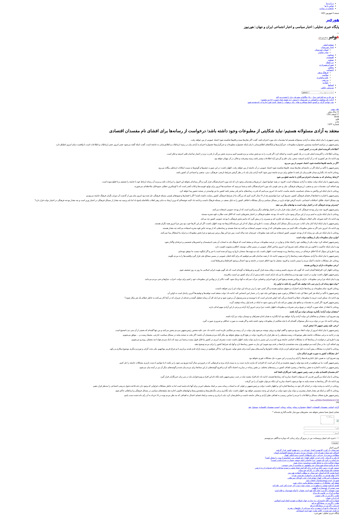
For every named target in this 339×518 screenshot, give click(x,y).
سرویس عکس (327, 87)
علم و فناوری (322, 77)
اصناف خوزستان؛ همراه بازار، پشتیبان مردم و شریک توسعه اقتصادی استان (306, 453)
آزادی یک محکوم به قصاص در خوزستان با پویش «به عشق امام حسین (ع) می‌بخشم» (297, 100)
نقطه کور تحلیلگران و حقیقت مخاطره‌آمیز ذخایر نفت (316, 483)
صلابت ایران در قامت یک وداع (326, 493)
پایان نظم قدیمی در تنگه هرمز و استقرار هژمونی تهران (315, 475)
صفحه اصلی (328, 45)
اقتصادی (330, 57)
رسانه (289, 407)
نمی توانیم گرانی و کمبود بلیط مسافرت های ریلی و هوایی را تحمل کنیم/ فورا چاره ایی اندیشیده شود (291, 102)
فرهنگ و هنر (323, 72)
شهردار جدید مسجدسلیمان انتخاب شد (322, 480)
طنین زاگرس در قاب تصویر (327, 495)
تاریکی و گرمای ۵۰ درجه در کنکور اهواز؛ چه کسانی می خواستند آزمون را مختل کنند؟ (302, 458)
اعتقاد (309, 407)
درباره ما (330, 3)
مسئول (255, 407)
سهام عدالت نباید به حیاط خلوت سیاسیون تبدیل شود (316, 463)
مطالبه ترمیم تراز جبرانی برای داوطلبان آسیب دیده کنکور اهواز (311, 455)
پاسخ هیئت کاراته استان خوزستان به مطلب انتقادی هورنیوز (313, 473)
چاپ (337, 122)
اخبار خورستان (327, 47)
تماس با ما (329, 6)
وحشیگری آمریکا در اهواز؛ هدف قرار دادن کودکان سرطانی (313, 478)
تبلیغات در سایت (326, 8)
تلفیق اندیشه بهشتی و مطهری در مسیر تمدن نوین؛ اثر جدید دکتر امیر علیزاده (306, 485)
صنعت (331, 60)
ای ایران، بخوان (332, 498)
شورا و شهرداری (326, 65)
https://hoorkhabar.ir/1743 (324, 400)
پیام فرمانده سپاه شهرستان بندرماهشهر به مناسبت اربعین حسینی (310, 465)
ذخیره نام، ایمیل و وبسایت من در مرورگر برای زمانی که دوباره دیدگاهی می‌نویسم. (300, 438)
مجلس (331, 67)
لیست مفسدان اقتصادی (269, 407)
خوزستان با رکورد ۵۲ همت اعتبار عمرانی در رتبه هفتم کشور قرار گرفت (307, 450)
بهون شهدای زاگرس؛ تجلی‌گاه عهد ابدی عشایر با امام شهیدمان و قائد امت (307, 490)
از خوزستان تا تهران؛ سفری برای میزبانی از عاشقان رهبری (313, 508)
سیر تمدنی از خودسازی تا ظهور (325, 488)
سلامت (325, 75)
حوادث (325, 82)
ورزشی (325, 80)
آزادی (336, 407)
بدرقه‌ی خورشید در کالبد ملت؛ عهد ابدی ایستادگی (317, 511)
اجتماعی (330, 70)
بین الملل (330, 62)
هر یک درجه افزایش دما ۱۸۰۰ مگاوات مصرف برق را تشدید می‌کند (305, 97)
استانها (331, 85)
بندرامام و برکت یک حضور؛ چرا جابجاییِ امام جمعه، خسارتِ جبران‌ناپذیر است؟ (305, 460)
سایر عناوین (323, 52)
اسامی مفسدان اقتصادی (323, 407)
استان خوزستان (321, 50)
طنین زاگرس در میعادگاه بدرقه (325, 503)
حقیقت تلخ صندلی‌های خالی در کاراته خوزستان (318, 470)
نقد (249, 407)
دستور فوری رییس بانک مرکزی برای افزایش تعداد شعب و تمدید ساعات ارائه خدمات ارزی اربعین (297, 468)
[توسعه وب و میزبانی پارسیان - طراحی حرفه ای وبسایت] (332, 517)
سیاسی (330, 55)
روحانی (283, 407)
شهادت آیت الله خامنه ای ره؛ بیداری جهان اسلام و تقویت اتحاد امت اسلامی (306, 500)
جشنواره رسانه (299, 407)
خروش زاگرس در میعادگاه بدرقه (324, 505)
